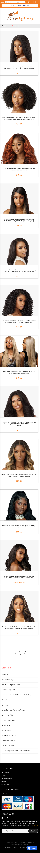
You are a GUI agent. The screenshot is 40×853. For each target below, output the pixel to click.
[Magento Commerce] (20, 16)
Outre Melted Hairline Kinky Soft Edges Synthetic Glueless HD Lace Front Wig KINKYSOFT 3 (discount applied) (19, 118)
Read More (35, 825)
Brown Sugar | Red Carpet (11, 685)
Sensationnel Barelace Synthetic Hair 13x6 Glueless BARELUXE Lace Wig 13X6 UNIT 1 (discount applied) (19, 220)
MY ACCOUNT (8, 769)
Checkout (4, 781)
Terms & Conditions (26, 842)
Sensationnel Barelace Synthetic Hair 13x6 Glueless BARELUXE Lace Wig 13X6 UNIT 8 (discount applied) (19, 577)
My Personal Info (7, 778)
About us (4, 794)
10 (25, 652)
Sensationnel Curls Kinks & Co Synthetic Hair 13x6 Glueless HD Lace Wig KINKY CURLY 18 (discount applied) (19, 321)
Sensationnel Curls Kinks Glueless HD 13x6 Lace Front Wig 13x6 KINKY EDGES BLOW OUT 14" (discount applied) (19, 270)
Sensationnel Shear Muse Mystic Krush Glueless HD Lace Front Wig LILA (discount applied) (19, 372)
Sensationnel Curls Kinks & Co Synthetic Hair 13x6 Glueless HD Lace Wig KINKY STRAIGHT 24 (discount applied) (19, 67)
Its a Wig (5, 705)
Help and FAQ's (12, 842)
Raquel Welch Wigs (9, 735)
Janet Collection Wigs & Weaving (13, 710)
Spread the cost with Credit (20, 5)
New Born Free (7, 725)
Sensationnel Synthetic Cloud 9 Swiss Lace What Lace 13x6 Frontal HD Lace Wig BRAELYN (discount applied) (19, 627)
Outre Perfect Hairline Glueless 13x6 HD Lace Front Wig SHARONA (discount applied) (19, 169)
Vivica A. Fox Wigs (8, 746)
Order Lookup (6, 784)
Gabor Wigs (6, 700)
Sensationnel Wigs (8, 740)
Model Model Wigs (8, 720)
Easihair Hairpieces (8, 690)
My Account (5, 773)
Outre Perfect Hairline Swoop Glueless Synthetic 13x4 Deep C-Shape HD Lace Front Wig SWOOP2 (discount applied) (19, 526)
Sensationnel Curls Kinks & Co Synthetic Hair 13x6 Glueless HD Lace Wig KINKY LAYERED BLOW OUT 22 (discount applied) (19, 424)
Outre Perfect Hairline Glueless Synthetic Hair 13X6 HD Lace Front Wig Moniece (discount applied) (19, 475)
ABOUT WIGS (8, 814)
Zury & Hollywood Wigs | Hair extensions (16, 751)
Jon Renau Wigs (7, 715)
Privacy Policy (15, 844)
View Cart (4, 776)
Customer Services (10, 790)
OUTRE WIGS (6, 730)
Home (4, 26)
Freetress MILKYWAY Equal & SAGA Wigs (16, 695)
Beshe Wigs (6, 675)
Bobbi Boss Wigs (8, 680)
